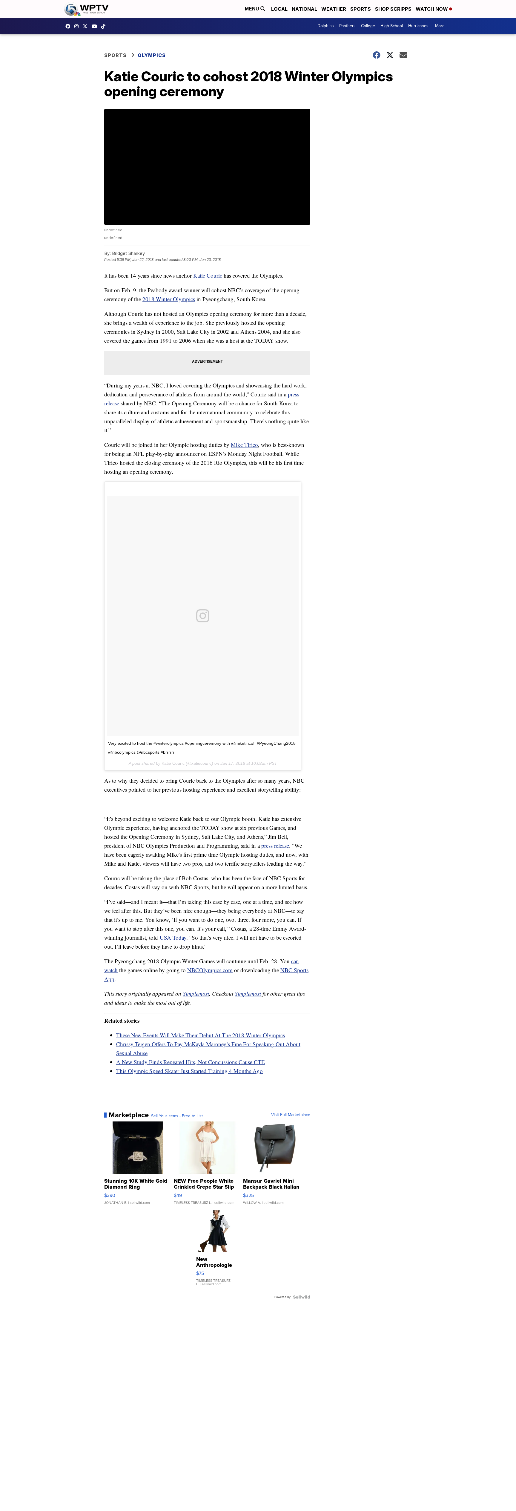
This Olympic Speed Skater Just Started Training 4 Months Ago (189, 1071)
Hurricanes (418, 26)
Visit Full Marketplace (290, 1115)
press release (275, 845)
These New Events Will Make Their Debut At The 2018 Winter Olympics (200, 1035)
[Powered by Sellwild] (301, 1297)
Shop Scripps (393, 9)
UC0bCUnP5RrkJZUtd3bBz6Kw (96, 26)
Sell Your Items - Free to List (177, 1116)
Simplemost (196, 993)
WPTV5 (69, 26)
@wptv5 (104, 26)
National (304, 9)
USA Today (173, 937)
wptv (78, 26)
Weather (333, 9)
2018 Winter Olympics (168, 299)
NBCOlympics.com (210, 970)
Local (279, 9)
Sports (360, 9)
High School (391, 26)
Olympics (152, 55)
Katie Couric (207, 275)
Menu (252, 8)
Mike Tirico (244, 444)
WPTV (86, 26)
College (368, 26)
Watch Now (432, 9)
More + (441, 26)
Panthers (347, 26)
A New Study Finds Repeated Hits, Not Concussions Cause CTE (190, 1062)
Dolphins (325, 26)
